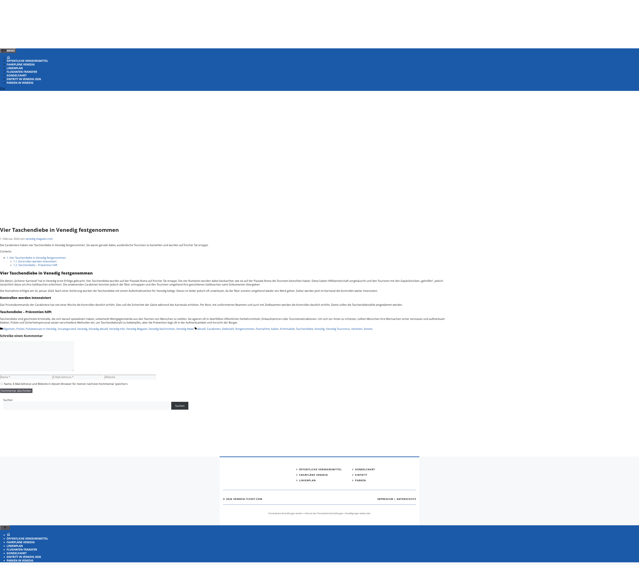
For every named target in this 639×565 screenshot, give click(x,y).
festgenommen (244, 329)
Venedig (82, 329)
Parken (360, 480)
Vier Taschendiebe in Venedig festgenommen (36, 258)
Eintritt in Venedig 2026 (24, 79)
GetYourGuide (28, 416)
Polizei (20, 329)
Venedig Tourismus (338, 329)
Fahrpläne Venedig (21, 64)
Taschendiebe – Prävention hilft (35, 265)
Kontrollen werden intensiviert (35, 261)
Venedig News (185, 329)
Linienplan (15, 68)
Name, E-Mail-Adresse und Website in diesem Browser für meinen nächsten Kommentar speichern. (66, 384)
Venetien (356, 329)
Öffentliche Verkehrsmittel (27, 61)
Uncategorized (67, 329)
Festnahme (263, 329)
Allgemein (9, 329)
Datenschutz (406, 499)
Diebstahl (228, 329)
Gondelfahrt (17, 75)
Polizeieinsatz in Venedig (41, 329)
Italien (275, 329)
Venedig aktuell (98, 329)
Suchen (8, 400)
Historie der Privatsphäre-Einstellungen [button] (324, 513)
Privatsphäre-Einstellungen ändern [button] (285, 513)
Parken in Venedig (20, 83)
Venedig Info (117, 329)
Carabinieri (214, 329)
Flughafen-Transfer (22, 72)
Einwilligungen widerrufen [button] (358, 513)
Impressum (385, 499)
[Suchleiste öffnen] (2, 89)
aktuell (201, 329)
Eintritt (361, 474)
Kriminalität (287, 329)
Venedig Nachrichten (162, 329)
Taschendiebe (304, 329)
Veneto (368, 329)
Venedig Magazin (136, 329)
